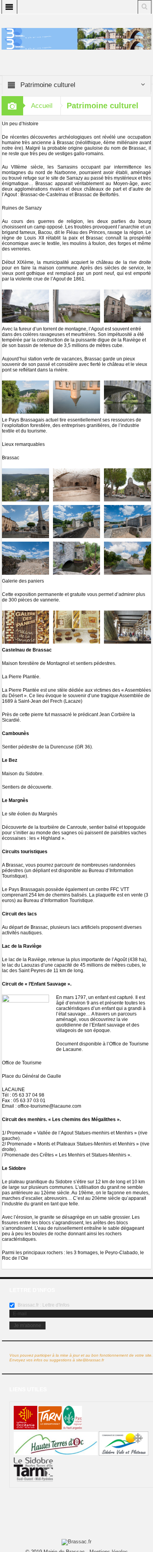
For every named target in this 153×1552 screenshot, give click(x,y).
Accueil (42, 106)
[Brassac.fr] (76, 43)
